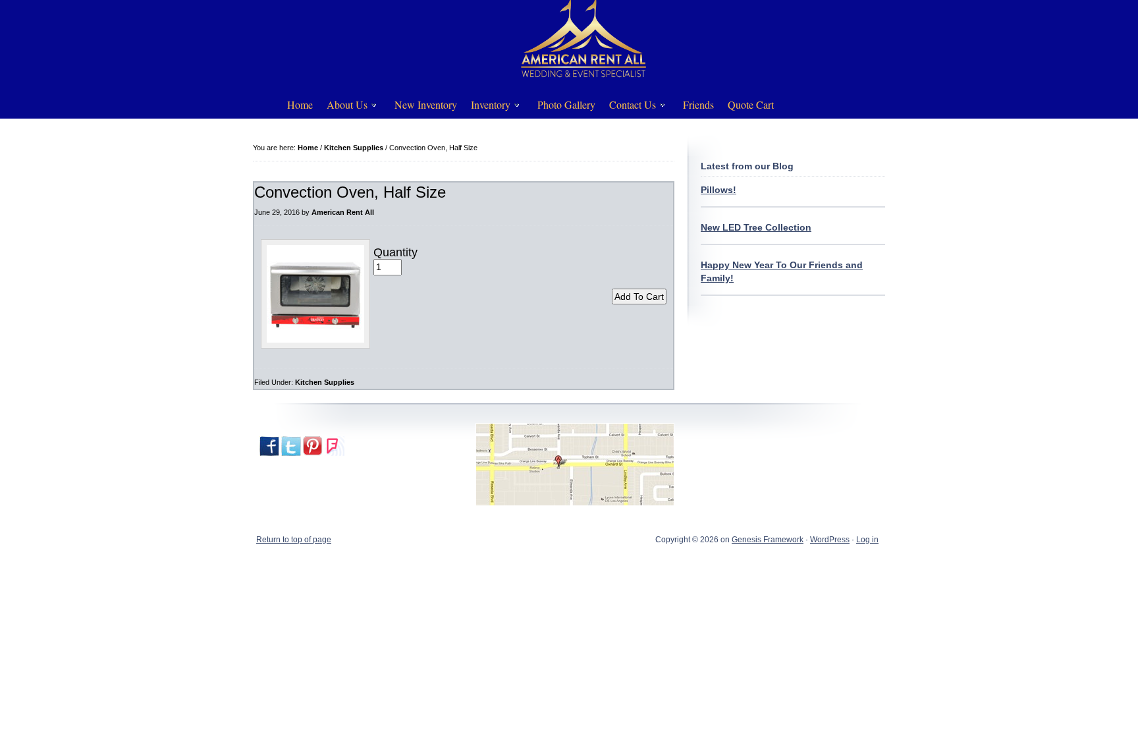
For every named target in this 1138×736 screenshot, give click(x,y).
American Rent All (343, 212)
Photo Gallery (566, 104)
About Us (342, 107)
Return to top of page (293, 539)
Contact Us (628, 107)
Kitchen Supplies (324, 382)
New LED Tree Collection (756, 227)
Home (300, 104)
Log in (867, 539)
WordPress (830, 539)
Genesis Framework (767, 539)
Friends (698, 104)
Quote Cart (751, 104)
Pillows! (718, 189)
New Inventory (425, 104)
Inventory (486, 107)
